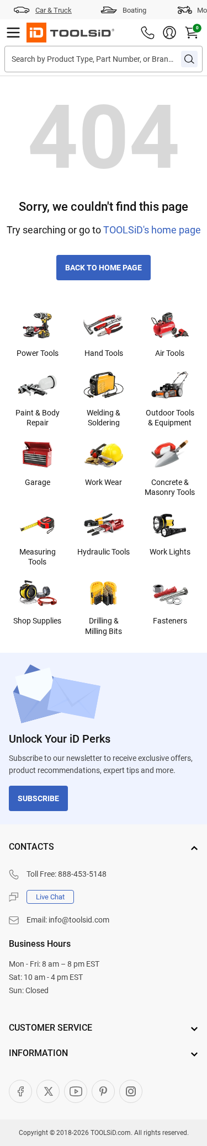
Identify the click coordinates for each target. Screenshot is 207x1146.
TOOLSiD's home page (152, 230)
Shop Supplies (37, 620)
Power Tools (38, 353)
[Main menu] (13, 32)
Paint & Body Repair (37, 417)
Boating (134, 10)
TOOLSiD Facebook (20, 1091)
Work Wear (103, 482)
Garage (37, 482)
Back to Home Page (103, 267)
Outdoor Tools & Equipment (170, 417)
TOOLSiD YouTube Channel (75, 1091)
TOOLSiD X (48, 1091)
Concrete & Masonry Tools (170, 487)
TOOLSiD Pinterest (103, 1091)
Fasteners (170, 620)
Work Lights (170, 551)
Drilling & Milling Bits (103, 625)
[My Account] (169, 32)
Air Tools (169, 353)
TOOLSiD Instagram (130, 1091)
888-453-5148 (82, 874)
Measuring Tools (37, 556)
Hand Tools (103, 353)
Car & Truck (53, 10)
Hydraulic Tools (103, 551)
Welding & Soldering (103, 417)
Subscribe (38, 798)
